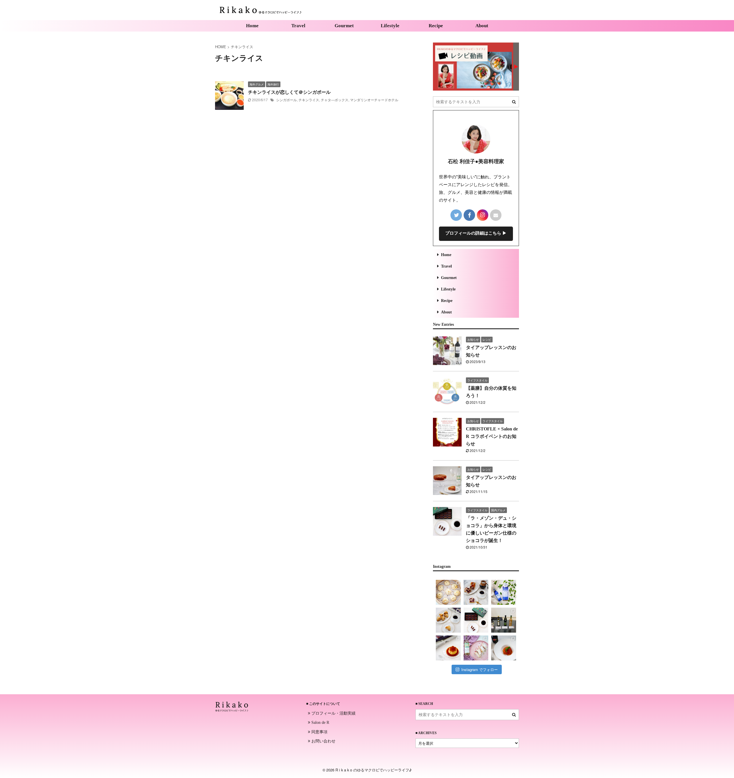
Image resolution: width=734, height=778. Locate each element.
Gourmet (344, 25)
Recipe (436, 25)
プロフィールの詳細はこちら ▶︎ (476, 233)
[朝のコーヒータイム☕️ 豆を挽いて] (476, 592)
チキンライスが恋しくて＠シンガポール (289, 92)
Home (252, 25)
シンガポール (286, 99)
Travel (298, 25)
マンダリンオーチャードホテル (374, 99)
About (481, 25)
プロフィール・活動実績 (333, 713)
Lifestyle (390, 25)
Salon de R (319, 722)
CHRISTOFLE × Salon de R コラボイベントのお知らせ (492, 436)
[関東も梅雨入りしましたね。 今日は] (503, 592)
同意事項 (318, 731)
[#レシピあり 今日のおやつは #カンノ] (476, 647)
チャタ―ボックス (334, 99)
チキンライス (308, 99)
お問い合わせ (322, 741)
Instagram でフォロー (479, 669)
